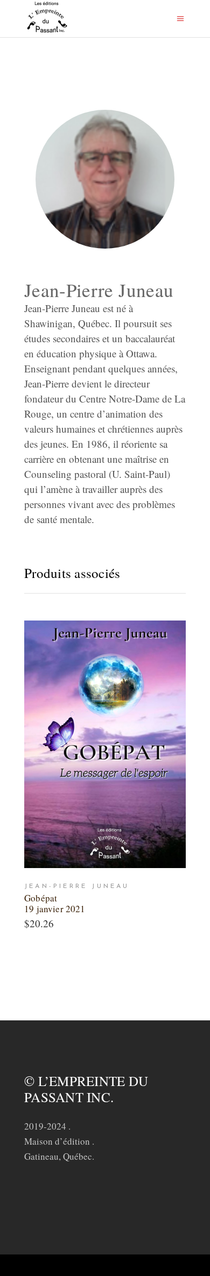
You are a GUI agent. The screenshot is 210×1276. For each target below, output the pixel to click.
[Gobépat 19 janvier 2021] (105, 744)
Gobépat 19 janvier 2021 (55, 903)
